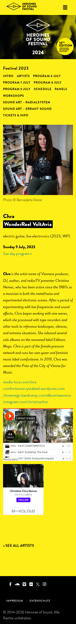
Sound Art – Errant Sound (27, 109)
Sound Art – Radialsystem (26, 102)
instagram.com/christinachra (25, 402)
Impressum (14, 601)
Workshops (13, 96)
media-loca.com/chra (19, 382)
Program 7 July (16, 82)
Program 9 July (17, 89)
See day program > (17, 253)
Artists (23, 76)
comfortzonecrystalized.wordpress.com (34, 388)
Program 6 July (47, 76)
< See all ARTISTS (18, 545)
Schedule (42, 89)
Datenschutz (40, 601)
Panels (61, 89)
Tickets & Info (15, 115)
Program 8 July (47, 82)
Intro (8, 76)
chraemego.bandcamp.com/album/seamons (37, 395)
